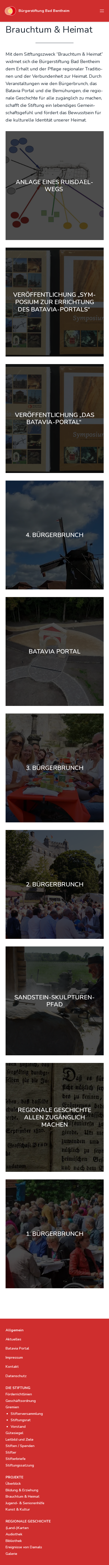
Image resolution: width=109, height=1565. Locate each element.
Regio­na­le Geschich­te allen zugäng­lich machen (54, 1117)
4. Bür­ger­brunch (54, 535)
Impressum (14, 1357)
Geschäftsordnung (21, 1400)
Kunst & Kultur (18, 1509)
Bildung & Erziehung (22, 1490)
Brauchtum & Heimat (23, 1496)
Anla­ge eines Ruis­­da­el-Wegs (54, 186)
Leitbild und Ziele (19, 1439)
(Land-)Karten (17, 1528)
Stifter (11, 1452)
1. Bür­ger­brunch (54, 1234)
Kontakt (12, 1366)
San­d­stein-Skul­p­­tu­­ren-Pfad (54, 1001)
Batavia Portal (17, 1348)
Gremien (12, 1407)
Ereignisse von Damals (24, 1547)
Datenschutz (16, 1376)
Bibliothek (14, 1540)
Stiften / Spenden (20, 1445)
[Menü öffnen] (102, 11)
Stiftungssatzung (20, 1465)
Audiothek (14, 1534)
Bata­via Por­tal (55, 651)
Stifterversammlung (27, 1413)
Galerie (11, 1553)
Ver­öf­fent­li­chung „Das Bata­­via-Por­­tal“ (54, 418)
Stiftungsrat (21, 1420)
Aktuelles (13, 1339)
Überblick (13, 1483)
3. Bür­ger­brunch (54, 768)
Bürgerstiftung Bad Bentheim (44, 10)
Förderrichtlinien (19, 1394)
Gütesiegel (14, 1433)
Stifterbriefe (16, 1458)
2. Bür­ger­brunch (54, 884)
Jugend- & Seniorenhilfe (25, 1503)
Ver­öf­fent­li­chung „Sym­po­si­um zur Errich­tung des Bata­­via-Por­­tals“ (54, 302)
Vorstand (18, 1426)
